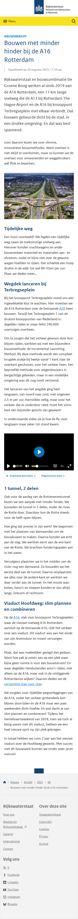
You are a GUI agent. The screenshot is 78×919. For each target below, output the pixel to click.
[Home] (4, 782)
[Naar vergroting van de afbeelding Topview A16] (39, 196)
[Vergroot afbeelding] (68, 214)
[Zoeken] (73, 21)
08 (49, 782)
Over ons (8, 814)
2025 (40, 782)
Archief (28, 782)
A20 (62, 308)
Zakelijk (8, 834)
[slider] (14, 466)
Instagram (13, 897)
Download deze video (21, 475)
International (11, 841)
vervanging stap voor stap (23, 684)
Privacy (43, 836)
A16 (16, 617)
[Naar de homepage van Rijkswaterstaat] (39, 8)
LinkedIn (13, 882)
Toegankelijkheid (50, 814)
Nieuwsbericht (15, 36)
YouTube (13, 889)
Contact (8, 849)
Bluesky (12, 904)
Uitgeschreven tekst (51, 475)
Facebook (13, 875)
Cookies (44, 829)
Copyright (45, 822)
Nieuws (14, 782)
